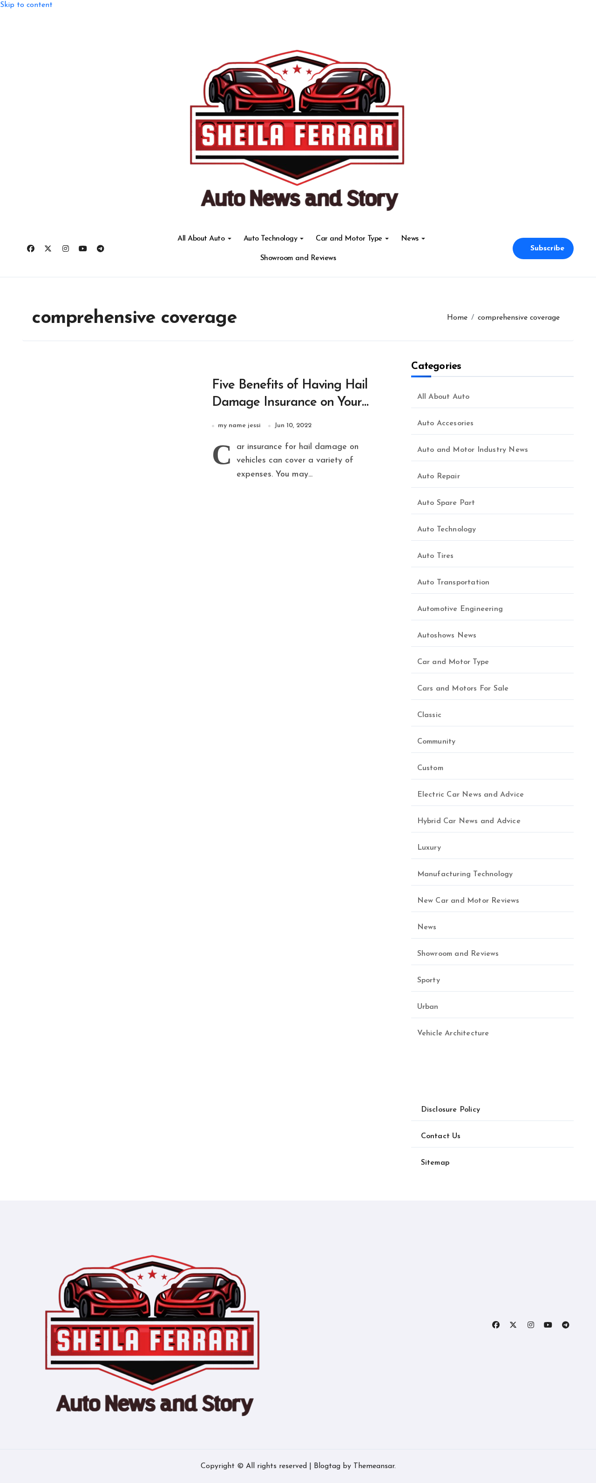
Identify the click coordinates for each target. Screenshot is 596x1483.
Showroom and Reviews (298, 258)
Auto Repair (438, 476)
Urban (428, 1007)
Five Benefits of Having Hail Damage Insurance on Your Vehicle (290, 402)
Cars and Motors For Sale (463, 688)
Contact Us (441, 1136)
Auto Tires (435, 556)
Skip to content (26, 5)
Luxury (429, 848)
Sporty (428, 980)
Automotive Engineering (460, 609)
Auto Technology (271, 238)
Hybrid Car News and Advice (469, 821)
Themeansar (373, 1466)
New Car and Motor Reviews (468, 901)
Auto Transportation (453, 582)
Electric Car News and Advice (470, 795)
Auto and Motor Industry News (472, 450)
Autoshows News (447, 635)
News (410, 238)
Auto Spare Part (446, 503)
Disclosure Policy (450, 1110)
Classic (429, 715)
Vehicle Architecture (453, 1033)
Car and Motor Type (349, 238)
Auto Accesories (445, 423)
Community (436, 741)
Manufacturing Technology (465, 874)
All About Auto (200, 238)
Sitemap (435, 1163)
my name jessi (239, 425)
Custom (430, 768)
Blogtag (327, 1466)
